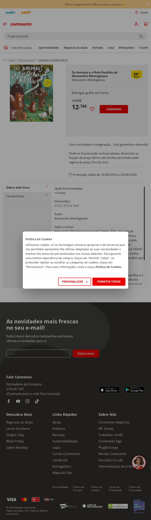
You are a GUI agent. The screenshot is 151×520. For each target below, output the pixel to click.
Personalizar (72, 281)
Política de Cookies (108, 267)
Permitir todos (109, 281)
